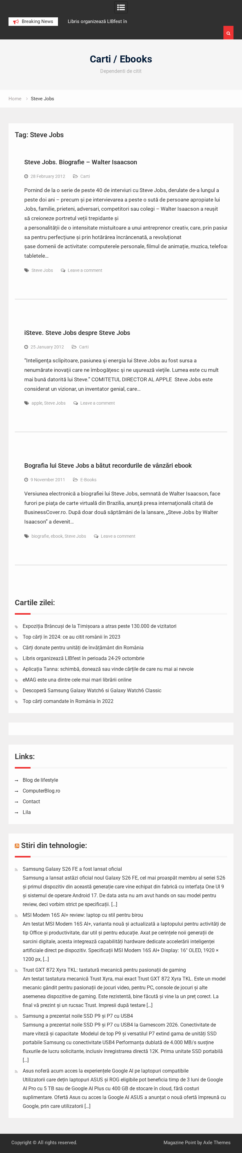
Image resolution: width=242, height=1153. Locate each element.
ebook (57, 536)
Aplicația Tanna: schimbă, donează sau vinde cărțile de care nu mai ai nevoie (108, 669)
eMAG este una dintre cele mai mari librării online (77, 680)
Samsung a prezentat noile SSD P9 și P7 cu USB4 (78, 1016)
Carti (85, 176)
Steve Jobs (42, 270)
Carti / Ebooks (121, 59)
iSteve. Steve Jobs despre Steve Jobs (77, 333)
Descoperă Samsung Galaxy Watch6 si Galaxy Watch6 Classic (92, 691)
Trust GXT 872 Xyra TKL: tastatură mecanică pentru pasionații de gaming (104, 970)
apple (37, 403)
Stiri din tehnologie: (54, 845)
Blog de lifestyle (40, 780)
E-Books (88, 479)
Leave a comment (85, 270)
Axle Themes (217, 1142)
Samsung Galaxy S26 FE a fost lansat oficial (72, 869)
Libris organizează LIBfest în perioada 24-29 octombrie (83, 658)
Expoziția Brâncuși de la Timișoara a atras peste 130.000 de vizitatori (99, 626)
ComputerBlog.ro (41, 791)
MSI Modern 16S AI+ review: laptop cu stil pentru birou (83, 915)
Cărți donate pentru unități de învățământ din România (83, 648)
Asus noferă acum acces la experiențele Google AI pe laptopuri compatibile (105, 1071)
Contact (31, 802)
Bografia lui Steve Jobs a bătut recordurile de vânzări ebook (108, 465)
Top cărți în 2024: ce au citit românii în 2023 (71, 637)
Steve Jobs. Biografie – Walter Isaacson (80, 162)
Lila (27, 812)
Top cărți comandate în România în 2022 (68, 701)
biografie (40, 536)
